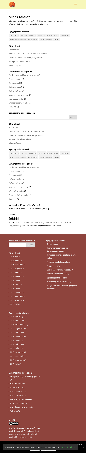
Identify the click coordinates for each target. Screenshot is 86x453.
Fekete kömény (15, 79)
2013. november (17, 292)
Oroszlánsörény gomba (18, 103)
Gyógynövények (15, 91)
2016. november (17, 276)
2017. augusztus (17, 268)
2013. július (15, 304)
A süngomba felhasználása (20, 61)
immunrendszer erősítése (18, 40)
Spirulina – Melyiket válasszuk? (60, 270)
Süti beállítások (68, 447)
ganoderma (41, 35)
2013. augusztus (17, 300)
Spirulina (12, 107)
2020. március (16, 260)
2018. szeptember (17, 264)
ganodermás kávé (53, 35)
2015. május (15, 288)
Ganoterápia (14, 49)
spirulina (56, 40)
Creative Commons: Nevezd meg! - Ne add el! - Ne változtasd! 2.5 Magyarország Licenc (24, 431)
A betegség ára (15, 65)
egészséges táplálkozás (28, 35)
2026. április (15, 257)
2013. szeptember (17, 296)
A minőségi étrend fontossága (59, 282)
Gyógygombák (15, 87)
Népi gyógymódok (16, 99)
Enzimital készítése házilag (58, 274)
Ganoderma (14, 83)
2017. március (16, 272)
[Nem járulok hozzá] (83, 447)
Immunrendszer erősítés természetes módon (28, 53)
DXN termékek (14, 35)
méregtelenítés (32, 40)
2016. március (16, 284)
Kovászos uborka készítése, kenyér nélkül (26, 57)
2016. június (15, 280)
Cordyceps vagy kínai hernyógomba (24, 75)
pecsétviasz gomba (46, 40)
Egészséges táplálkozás (57, 278)
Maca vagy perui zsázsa (18, 95)
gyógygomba (65, 35)
